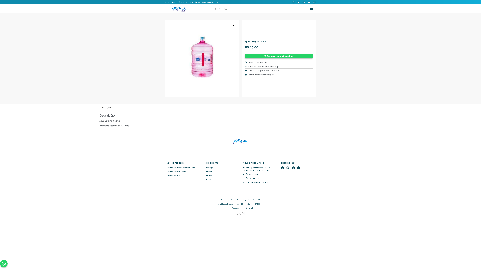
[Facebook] (309, 2)
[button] (311, 9)
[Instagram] (303, 2)
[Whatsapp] (293, 2)
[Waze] (314, 2)
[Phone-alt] (298, 2)
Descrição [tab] (106, 107)
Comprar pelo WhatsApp (280, 56)
